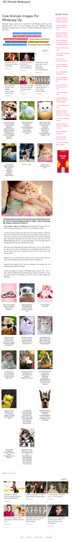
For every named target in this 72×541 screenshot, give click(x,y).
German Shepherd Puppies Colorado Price (61, 27)
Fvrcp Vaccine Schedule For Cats (61, 60)
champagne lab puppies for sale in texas (16, 39)
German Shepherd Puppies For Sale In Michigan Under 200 (62, 35)
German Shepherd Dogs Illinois (61, 132)
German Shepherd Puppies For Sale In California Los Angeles (63, 113)
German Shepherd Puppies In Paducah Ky (62, 66)
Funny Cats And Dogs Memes (62, 119)
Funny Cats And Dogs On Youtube (62, 54)
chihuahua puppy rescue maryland (38, 42)
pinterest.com (12, 473)
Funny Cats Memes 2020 (62, 93)
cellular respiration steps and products (14, 45)
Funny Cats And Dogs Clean (62, 106)
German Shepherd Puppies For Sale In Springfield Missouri (62, 42)
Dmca (22, 537)
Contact (29, 537)
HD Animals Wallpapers (17, 1)
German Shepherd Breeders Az (61, 73)
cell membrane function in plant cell (16, 42)
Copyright (49, 537)
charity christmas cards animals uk (39, 39)
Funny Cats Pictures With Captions (62, 143)
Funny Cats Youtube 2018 (62, 49)
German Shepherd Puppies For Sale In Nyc (62, 79)
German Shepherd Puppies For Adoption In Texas (62, 126)
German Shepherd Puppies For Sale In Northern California (62, 20)
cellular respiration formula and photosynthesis (27, 33)
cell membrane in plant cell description (39, 45)
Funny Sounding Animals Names (61, 138)
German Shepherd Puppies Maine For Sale (62, 87)
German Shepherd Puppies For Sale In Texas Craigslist (62, 100)
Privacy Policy (39, 537)
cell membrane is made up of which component (27, 36)
